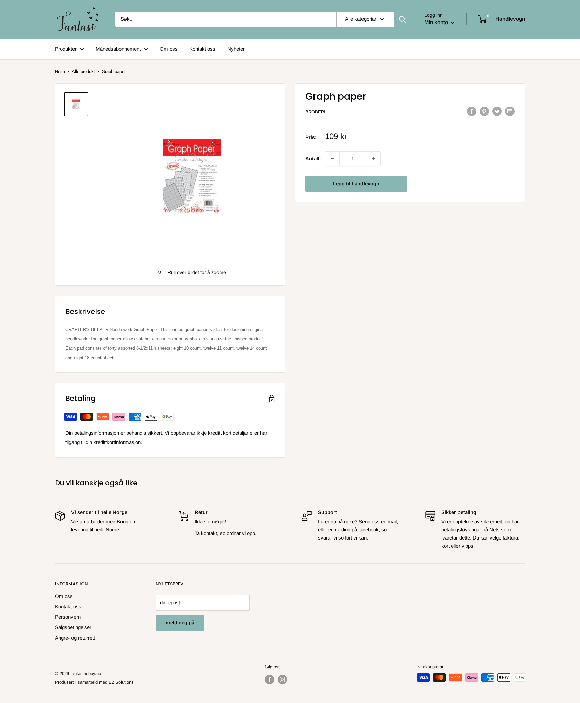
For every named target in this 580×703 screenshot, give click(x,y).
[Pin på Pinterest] (484, 111)
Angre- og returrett (75, 638)
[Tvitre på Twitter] (497, 111)
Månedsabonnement (118, 49)
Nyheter (236, 49)
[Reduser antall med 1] (373, 158)
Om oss (169, 49)
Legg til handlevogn (356, 183)
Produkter (66, 49)
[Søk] (402, 19)
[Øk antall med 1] (332, 158)
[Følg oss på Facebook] (269, 679)
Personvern (68, 617)
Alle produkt (83, 71)
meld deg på (180, 622)
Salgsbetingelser (73, 627)
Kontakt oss (202, 49)
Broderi (315, 111)
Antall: (313, 158)
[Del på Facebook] (471, 111)
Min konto (436, 22)
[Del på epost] (510, 111)
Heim (60, 71)
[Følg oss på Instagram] (282, 679)
